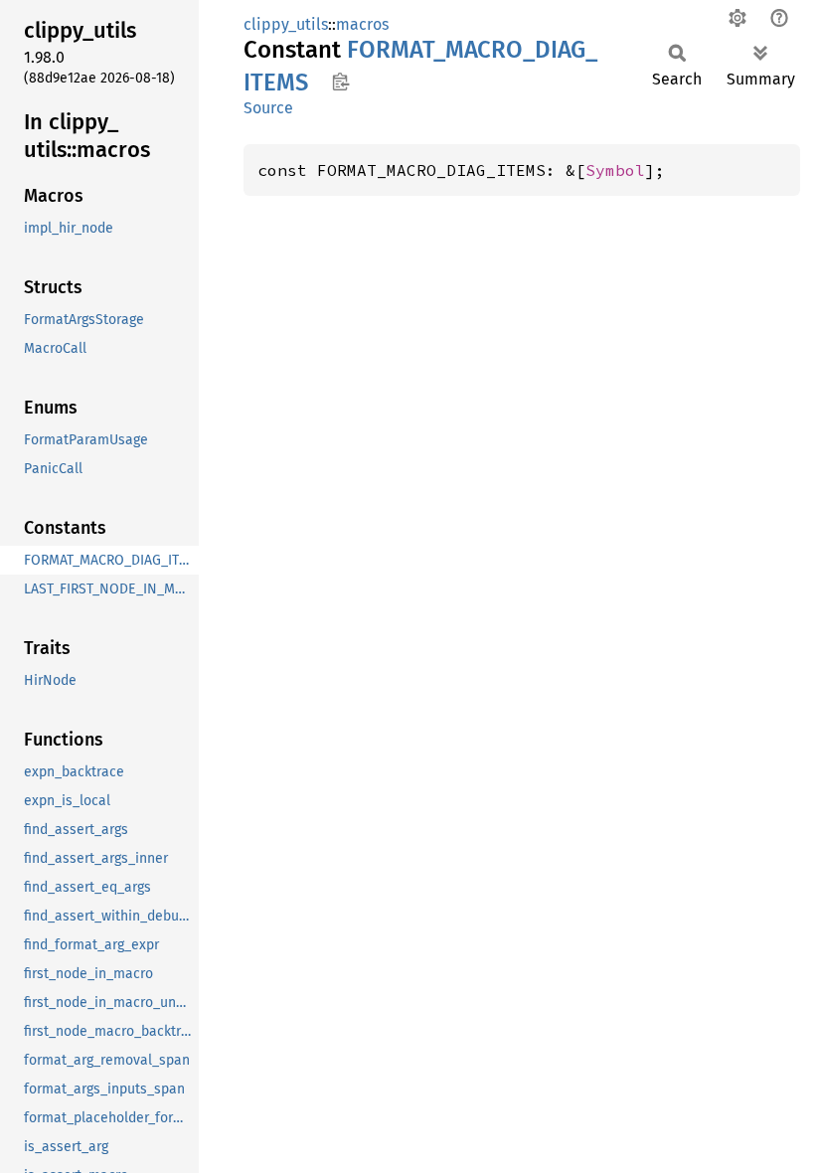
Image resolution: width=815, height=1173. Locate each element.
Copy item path (340, 81)
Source (268, 107)
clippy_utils (286, 24)
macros (362, 24)
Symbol (615, 170)
